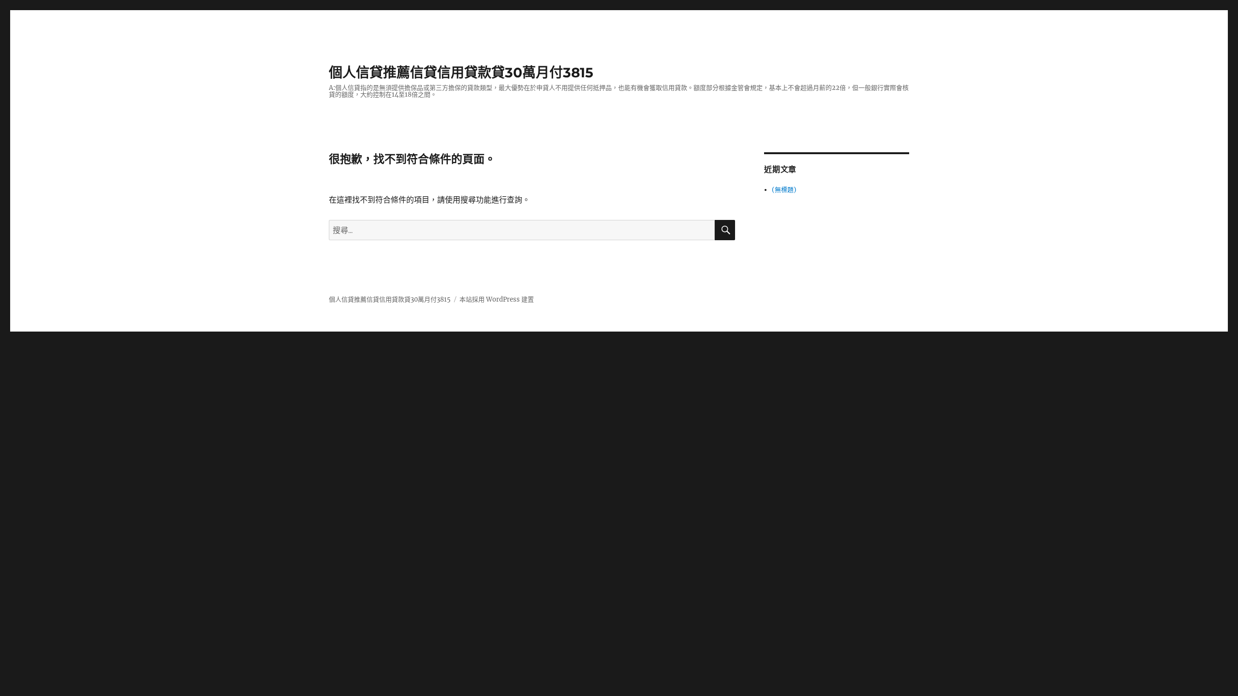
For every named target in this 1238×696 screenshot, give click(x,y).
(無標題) (784, 190)
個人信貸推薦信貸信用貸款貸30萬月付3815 (461, 72)
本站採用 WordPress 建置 (496, 299)
